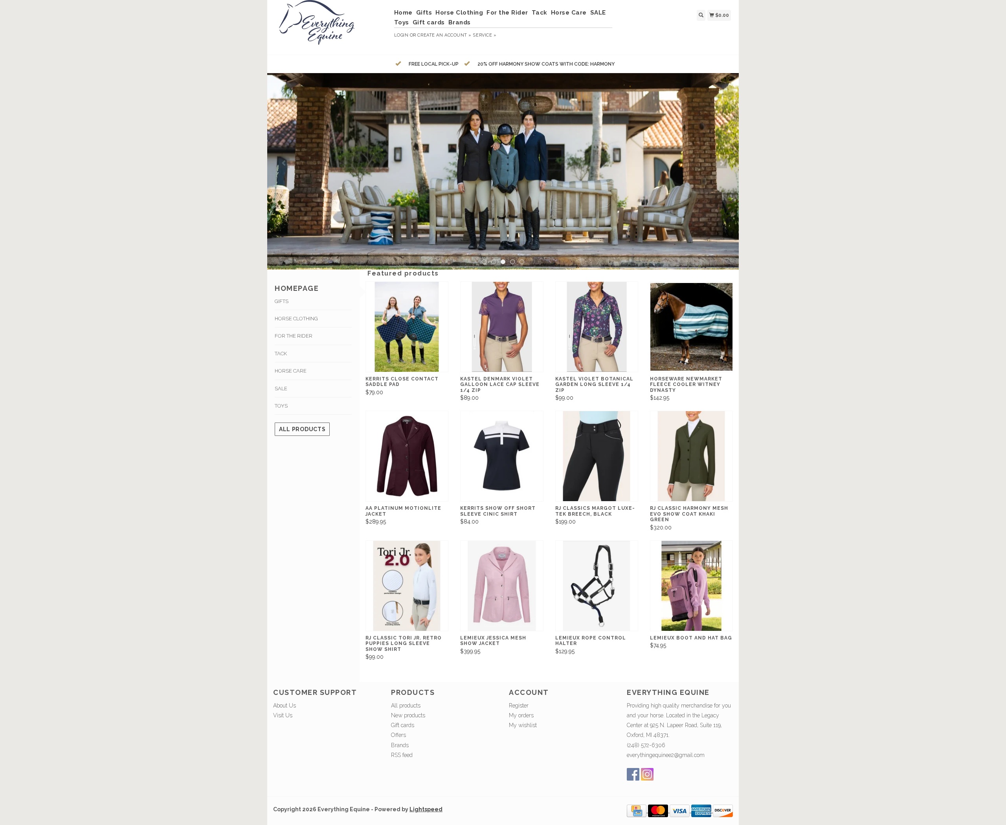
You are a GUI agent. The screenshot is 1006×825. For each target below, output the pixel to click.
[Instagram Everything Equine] (647, 774)
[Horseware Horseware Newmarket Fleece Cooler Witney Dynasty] (691, 327)
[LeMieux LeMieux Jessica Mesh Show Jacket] (502, 586)
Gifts (424, 12)
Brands (459, 22)
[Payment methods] (637, 810)
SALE (598, 12)
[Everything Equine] (330, 26)
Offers (398, 735)
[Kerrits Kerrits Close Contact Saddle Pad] (407, 327)
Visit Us (282, 715)
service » (484, 35)
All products (302, 429)
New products (408, 715)
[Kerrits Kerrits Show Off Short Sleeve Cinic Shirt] (502, 456)
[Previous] (284, 163)
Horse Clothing (459, 12)
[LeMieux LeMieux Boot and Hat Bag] (691, 586)
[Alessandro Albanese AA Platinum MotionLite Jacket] (407, 456)
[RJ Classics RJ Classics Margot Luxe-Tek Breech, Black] (597, 456)
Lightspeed (425, 809)
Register (519, 705)
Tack (539, 12)
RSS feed (402, 755)
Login (401, 35)
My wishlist (523, 725)
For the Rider (507, 12)
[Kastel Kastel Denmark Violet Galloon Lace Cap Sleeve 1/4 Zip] (502, 327)
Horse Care (569, 12)
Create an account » (444, 35)
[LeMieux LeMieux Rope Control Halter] (597, 586)
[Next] (721, 163)
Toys (401, 22)
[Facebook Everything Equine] (633, 774)
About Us (284, 705)
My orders (521, 715)
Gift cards (429, 22)
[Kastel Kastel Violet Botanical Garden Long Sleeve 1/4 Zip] (597, 327)
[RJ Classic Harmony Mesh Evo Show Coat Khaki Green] (691, 456)
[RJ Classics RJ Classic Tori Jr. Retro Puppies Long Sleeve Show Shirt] (407, 586)
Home (403, 12)
